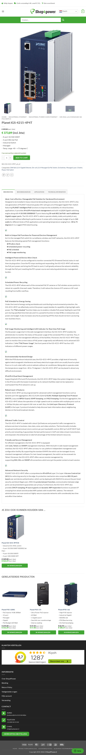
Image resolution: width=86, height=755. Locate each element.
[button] (3, 11)
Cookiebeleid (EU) (45, 748)
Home (4, 117)
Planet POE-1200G (8, 610)
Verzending (6, 700)
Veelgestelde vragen (9, 692)
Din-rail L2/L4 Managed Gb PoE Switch (44, 168)
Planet (4, 170)
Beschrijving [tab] (8, 192)
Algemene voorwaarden (63, 748)
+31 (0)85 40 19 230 (13, 722)
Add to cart (22, 158)
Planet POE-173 (35, 610)
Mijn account (7, 696)
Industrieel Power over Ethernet (43, 117)
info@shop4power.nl (13, 729)
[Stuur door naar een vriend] (12, 175)
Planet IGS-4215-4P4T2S (10, 543)
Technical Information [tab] (57, 192)
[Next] (84, 610)
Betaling (5, 683)
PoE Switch (10, 170)
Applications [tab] (39, 192)
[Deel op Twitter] (8, 175)
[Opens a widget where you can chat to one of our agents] (77, 751)
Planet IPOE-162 (64, 610)
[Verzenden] (63, 20)
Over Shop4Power (9, 679)
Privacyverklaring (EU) (28, 748)
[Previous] (1, 610)
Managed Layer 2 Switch (74, 168)
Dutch (64, 11)
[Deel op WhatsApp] (4, 175)
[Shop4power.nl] (43, 11)
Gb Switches (62, 168)
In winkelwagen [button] (14, 566)
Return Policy (7, 687)
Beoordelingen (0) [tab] (23, 192)
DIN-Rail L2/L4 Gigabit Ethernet (20, 168)
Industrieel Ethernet (18, 117)
